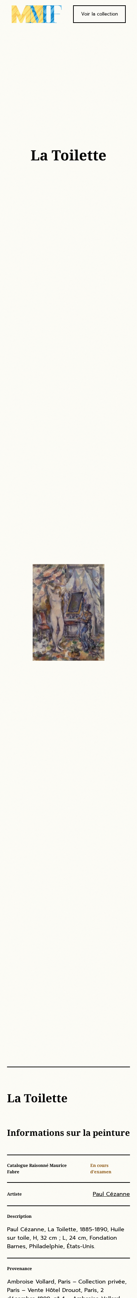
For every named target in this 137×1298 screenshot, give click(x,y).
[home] (36, 14)
